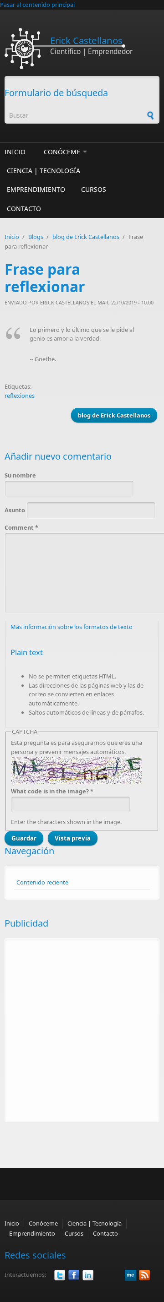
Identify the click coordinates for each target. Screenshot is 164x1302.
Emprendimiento (36, 189)
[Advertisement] (82, 1030)
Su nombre (20, 475)
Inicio (15, 151)
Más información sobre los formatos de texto (71, 627)
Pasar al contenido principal (37, 4)
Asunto (15, 510)
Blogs (35, 237)
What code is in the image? (52, 791)
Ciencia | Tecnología (43, 170)
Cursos (93, 189)
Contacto (24, 208)
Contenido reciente (42, 882)
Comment (21, 527)
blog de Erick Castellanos (85, 237)
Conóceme (62, 151)
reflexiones (20, 395)
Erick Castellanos (86, 40)
